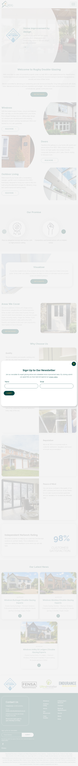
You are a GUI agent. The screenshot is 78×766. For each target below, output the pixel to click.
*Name (7, 382)
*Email (42, 382)
